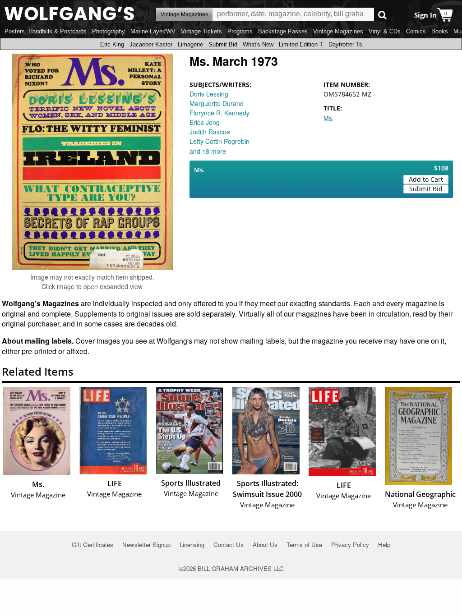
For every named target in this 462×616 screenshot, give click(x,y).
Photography (108, 31)
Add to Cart (426, 179)
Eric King (112, 44)
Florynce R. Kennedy (219, 112)
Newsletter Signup (146, 544)
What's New (258, 44)
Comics (416, 31)
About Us (265, 544)
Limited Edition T (301, 44)
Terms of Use (304, 544)
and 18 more (207, 151)
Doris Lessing (208, 93)
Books (439, 31)
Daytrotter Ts (345, 44)
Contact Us (228, 544)
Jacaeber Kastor (150, 44)
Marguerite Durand (216, 103)
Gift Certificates (92, 544)
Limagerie (190, 44)
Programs (240, 31)
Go (382, 15)
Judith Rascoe (209, 131)
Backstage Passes (283, 31)
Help (384, 544)
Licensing (192, 544)
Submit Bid (222, 44)
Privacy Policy (350, 544)
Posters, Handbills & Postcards (46, 31)
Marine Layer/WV (153, 31)
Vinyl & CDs (385, 31)
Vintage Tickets (201, 31)
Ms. (328, 118)
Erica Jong (204, 122)
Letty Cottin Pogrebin (219, 141)
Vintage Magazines (338, 31)
